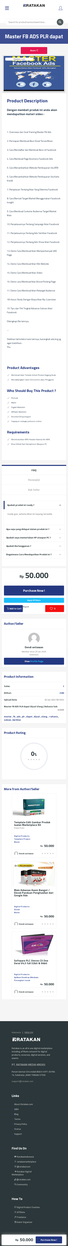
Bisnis (17, 841)
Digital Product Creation (28, 1207)
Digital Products (22, 836)
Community (22, 1184)
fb (14, 716)
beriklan (17, 719)
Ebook (17, 909)
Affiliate (20, 1212)
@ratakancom (23, 1166)
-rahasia (53, 716)
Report (26, 606)
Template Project (22, 839)
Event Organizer (24, 1222)
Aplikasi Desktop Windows (26, 977)
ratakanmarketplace (26, 1161)
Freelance (21, 1217)
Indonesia (16, 1032)
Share (33, 50)
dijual (37, 716)
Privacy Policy (20, 1124)
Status (17, 1129)
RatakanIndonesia (25, 1156)
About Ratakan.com (23, 1104)
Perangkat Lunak (22, 980)
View (34, 661)
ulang (44, 716)
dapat (29, 716)
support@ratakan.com (22, 1081)
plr (23, 716)
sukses (7, 719)
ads (18, 716)
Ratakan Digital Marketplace (22, 1173)
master (8, 716)
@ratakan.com (23, 1179)
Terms (17, 1119)
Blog (16, 1114)
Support (18, 1134)
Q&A (16, 1109)
